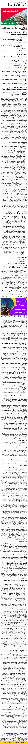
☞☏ (14, 742)
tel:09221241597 (16, 742)
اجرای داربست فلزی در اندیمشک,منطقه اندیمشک (16, 733)
